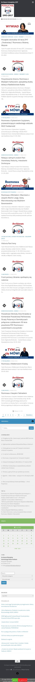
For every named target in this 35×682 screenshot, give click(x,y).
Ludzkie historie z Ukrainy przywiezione (12, 236)
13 (22, 538)
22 (31, 541)
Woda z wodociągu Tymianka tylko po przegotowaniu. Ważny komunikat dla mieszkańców (17, 605)
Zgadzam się (16, 680)
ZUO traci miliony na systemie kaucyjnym (12, 635)
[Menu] (33, 2)
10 (18, 415)
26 (17, 543)
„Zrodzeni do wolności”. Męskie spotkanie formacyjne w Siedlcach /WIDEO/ (16, 650)
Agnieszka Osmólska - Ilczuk (9, 37)
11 (13, 538)
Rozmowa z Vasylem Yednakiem (14, 393)
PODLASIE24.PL (5, 601)
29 (31, 543)
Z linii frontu (5, 274)
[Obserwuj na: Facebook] (33, 421)
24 (8, 543)
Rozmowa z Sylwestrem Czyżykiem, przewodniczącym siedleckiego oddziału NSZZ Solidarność (17, 123)
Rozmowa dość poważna (8, 192)
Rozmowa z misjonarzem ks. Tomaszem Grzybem (16, 458)
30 (3, 546)
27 (22, 543)
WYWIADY (21, 37)
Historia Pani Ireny (8, 243)
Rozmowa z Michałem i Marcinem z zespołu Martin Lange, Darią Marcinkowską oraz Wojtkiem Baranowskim (15, 199)
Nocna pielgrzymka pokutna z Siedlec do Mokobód (14, 632)
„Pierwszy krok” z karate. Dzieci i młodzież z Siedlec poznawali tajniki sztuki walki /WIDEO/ (15, 644)
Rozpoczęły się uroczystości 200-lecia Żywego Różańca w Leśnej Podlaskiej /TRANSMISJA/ (16, 627)
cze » (19, 548)
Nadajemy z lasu (24, 74)
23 (3, 543)
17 (8, 541)
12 (17, 538)
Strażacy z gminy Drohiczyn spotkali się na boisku (16, 472)
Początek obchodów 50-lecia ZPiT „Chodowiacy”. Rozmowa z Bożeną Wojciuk (14, 42)
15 (31, 538)
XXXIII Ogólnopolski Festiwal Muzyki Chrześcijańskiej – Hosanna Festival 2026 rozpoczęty (15, 617)
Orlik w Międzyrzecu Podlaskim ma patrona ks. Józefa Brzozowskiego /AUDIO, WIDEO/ (15, 611)
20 (22, 541)
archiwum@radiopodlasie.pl (12, 565)
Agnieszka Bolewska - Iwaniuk (10, 74)
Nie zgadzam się (23, 680)
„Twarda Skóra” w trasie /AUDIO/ (10, 622)
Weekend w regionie (6, 639)
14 (26, 538)
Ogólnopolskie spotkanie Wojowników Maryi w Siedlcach (18, 444)
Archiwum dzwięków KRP (9, 2)
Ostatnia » (29, 415)
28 (26, 543)
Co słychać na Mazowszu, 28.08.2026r (13, 454)
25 (13, 543)
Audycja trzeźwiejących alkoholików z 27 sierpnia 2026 (17, 462)
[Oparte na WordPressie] (11, 669)
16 (3, 541)
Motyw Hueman (25, 669)
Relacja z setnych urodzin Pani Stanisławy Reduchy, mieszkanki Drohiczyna (14, 160)
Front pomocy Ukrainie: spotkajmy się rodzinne (16, 278)
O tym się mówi (5, 118)
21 (26, 541)
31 (8, 546)
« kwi (15, 548)
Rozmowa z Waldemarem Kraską (14, 363)
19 (17, 541)
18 (13, 541)
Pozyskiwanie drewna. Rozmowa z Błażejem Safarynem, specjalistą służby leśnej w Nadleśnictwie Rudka (17, 81)
